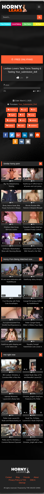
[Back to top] (37, 487)
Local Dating (16, 24)
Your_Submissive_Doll (27, 104)
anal (24, 110)
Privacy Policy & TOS (17, 480)
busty (32, 115)
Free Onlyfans (5, 24)
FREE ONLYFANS (23, 59)
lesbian (10, 125)
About (36, 477)
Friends (27, 477)
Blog (18, 477)
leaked (33, 120)
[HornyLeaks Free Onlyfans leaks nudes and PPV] (18, 8)
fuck (23, 120)
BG (34, 110)
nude (22, 125)
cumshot (12, 120)
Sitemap (22, 483)
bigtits (13, 115)
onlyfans (34, 125)
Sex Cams (27, 24)
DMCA (32, 480)
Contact (9, 477)
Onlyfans (13, 110)
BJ (23, 115)
